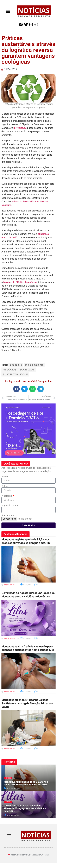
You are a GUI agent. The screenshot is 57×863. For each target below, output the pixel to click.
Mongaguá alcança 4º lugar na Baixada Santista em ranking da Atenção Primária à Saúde (26, 703)
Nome (4, 476)
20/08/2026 (27, 585)
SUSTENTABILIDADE (15, 374)
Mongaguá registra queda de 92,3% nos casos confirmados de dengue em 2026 (26, 783)
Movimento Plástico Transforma (20, 282)
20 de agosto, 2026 (13, 789)
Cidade (5, 486)
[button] (8, 11)
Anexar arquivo (9, 515)
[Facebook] (21, 24)
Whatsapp (7, 496)
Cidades (8, 778)
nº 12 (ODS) (20, 128)
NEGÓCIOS (9, 369)
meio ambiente (34, 364)
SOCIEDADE (27, 369)
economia (16, 364)
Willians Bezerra (9, 585)
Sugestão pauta (9, 505)
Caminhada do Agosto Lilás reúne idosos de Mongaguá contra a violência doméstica (25, 808)
